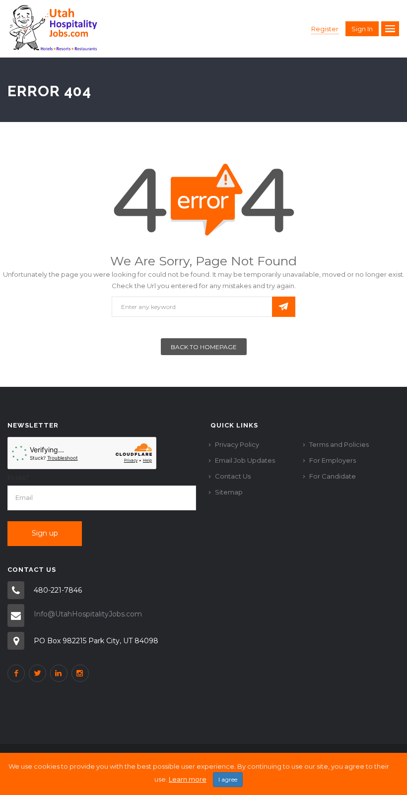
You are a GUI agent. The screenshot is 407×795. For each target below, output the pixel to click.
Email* (18, 478)
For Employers (332, 460)
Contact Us (233, 476)
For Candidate (332, 476)
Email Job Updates (245, 460)
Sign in (362, 29)
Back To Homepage (204, 347)
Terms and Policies (339, 444)
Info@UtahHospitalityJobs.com (88, 614)
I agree (227, 779)
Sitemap (229, 492)
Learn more (187, 779)
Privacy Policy (237, 444)
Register (325, 29)
